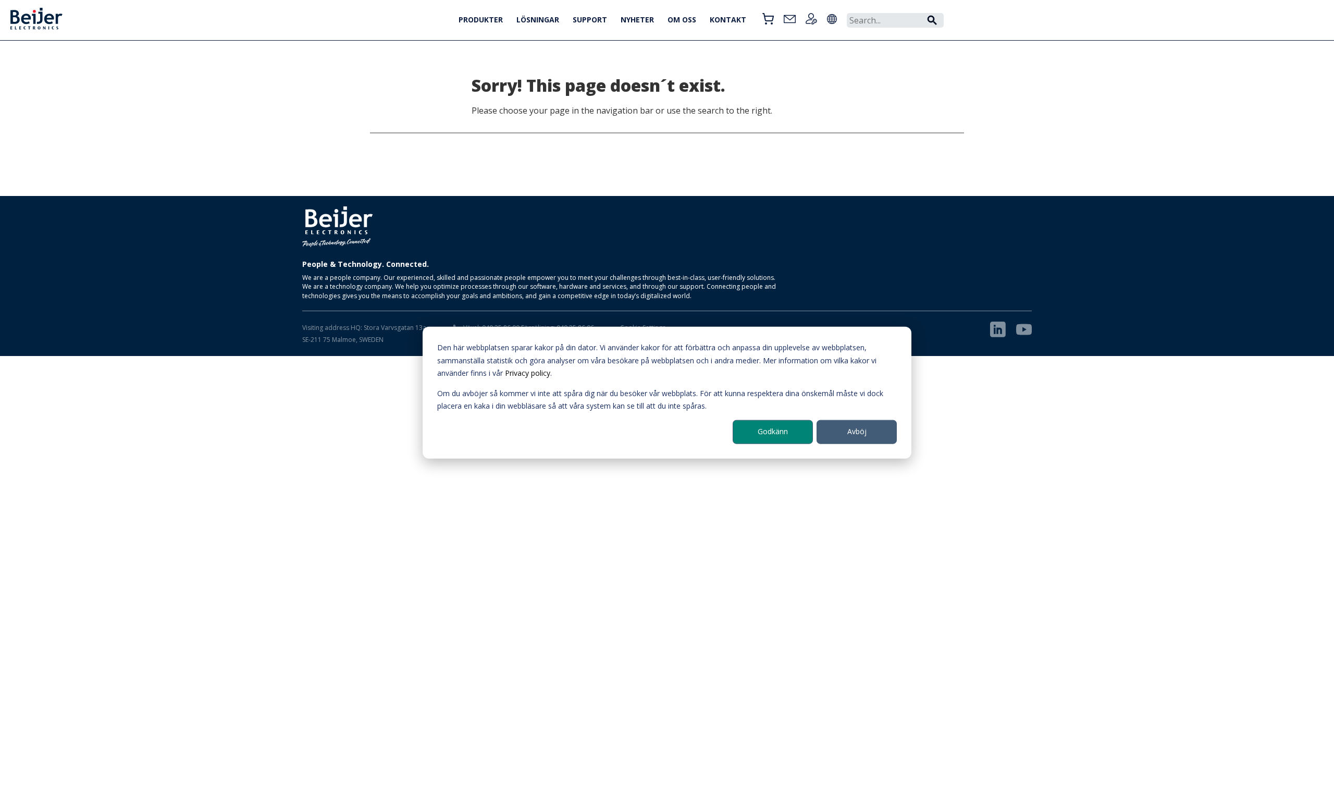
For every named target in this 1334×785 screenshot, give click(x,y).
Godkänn (773, 431)
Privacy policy (527, 373)
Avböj (857, 431)
